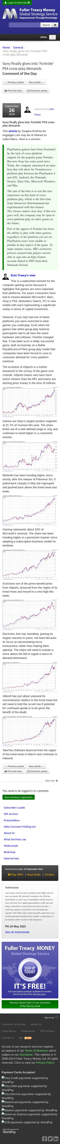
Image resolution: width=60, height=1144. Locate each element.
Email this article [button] (38, 90)
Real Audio (33, 874)
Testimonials (28, 1031)
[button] (55, 24)
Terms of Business (36, 1050)
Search (46, 25)
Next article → (36, 82)
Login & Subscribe (17, 2)
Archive (49, 874)
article (13, 131)
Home (6, 47)
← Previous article (14, 82)
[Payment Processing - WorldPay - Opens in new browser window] (13, 1131)
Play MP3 (17, 874)
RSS (21, 1038)
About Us (35, 1024)
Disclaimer (26, 1054)
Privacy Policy (45, 1062)
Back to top (50, 781)
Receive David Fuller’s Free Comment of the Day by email (30, 1004)
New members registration (18, 797)
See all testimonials (17, 932)
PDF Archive (47, 1031)
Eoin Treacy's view (23, 275)
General (18, 47)
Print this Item (14, 90)
